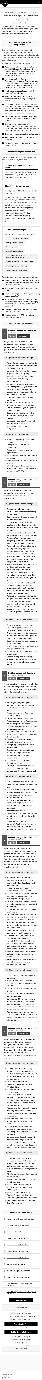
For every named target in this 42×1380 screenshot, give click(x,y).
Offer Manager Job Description (16, 1264)
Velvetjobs (5, 4)
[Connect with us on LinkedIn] (9, 1377)
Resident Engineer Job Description (18, 1258)
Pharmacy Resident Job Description (18, 1225)
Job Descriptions (9, 12)
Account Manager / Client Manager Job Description (19, 1284)
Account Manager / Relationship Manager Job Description (21, 1292)
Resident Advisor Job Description (17, 1238)
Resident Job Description (15, 1232)
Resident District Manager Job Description (20, 1219)
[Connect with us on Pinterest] (5, 1377)
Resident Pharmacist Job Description (18, 1277)
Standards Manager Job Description (18, 1271)
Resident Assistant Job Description (18, 1245)
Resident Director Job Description (17, 1251)
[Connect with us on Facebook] (2, 1377)
